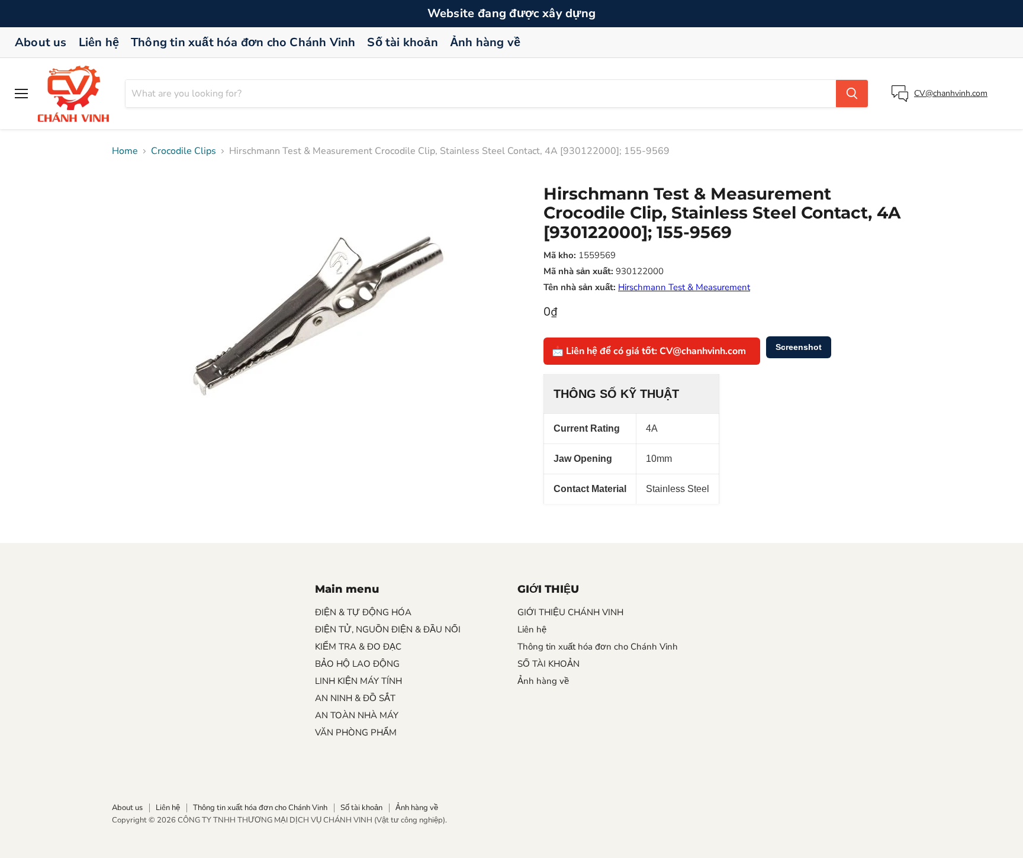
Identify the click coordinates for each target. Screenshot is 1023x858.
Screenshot (799, 347)
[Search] (852, 93)
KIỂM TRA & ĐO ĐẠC (358, 647)
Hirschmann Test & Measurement (684, 287)
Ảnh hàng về (485, 42)
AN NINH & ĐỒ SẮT (355, 698)
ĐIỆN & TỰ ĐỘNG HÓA (363, 612)
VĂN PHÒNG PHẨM (356, 732)
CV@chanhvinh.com (950, 93)
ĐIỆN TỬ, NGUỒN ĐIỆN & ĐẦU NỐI (388, 629)
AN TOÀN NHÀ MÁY (356, 715)
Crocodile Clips (183, 151)
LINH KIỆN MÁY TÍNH (358, 681)
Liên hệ (99, 42)
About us (41, 42)
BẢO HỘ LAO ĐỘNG (357, 664)
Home (125, 151)
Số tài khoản (402, 42)
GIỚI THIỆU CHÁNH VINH (570, 612)
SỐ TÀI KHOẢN (548, 664)
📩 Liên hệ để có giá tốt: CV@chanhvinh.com (649, 351)
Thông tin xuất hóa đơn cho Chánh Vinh (243, 42)
